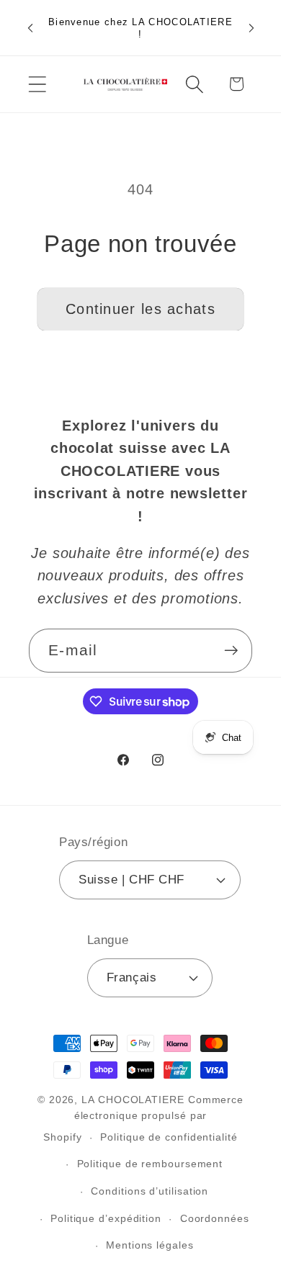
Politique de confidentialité (168, 1137)
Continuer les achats (140, 309)
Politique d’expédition (105, 1218)
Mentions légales (150, 1245)
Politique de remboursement (150, 1163)
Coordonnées (214, 1218)
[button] (37, 83)
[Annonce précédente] (30, 28)
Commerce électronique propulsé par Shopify (143, 1118)
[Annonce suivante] (251, 28)
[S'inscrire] (230, 651)
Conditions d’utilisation (149, 1191)
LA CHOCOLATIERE (132, 1099)
